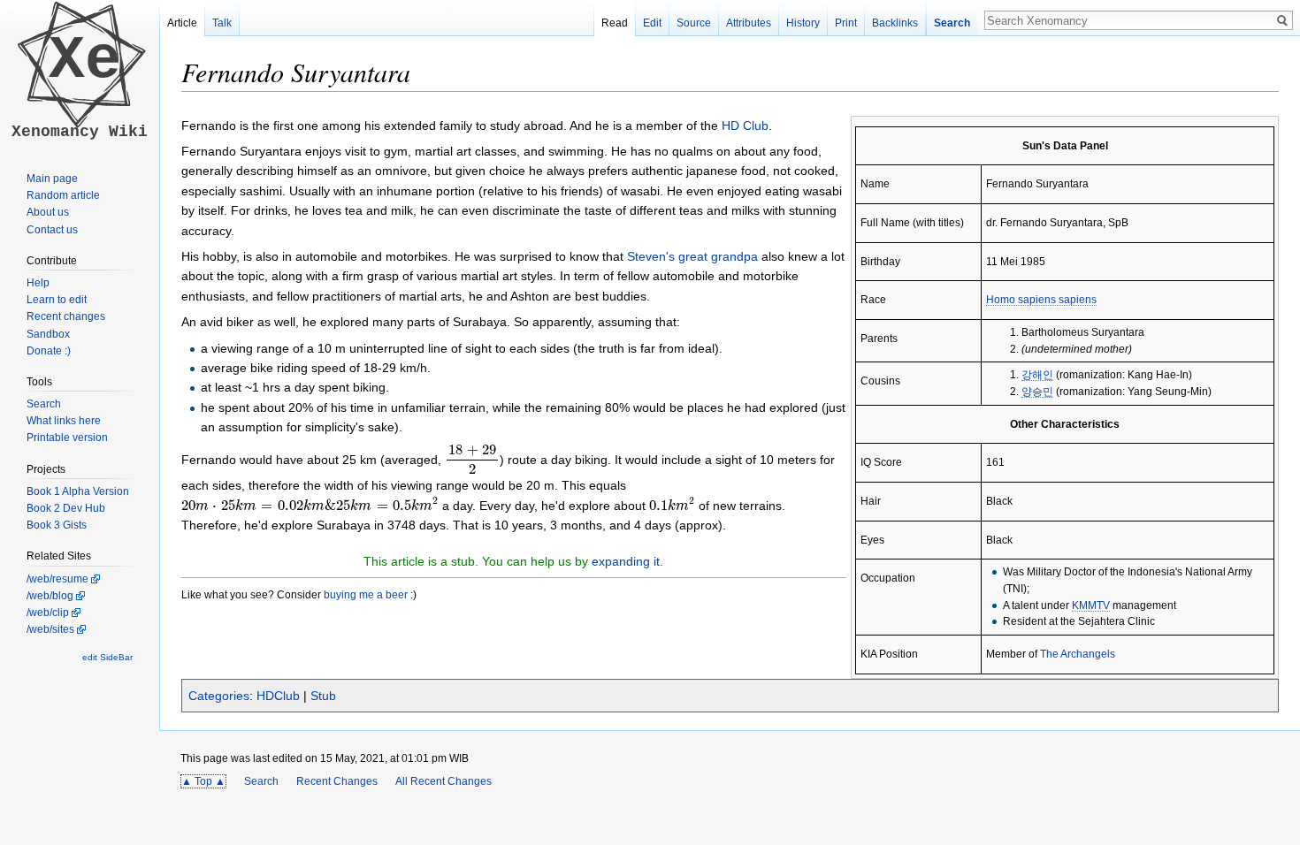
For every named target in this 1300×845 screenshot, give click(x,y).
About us (48, 212)
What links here (64, 421)
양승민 (1037, 391)
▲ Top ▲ (203, 781)
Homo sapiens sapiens (1041, 299)
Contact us (52, 230)
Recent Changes (337, 781)
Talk (222, 23)
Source (694, 23)
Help (38, 283)
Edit (652, 23)
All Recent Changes (443, 781)
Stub (323, 696)
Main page (52, 178)
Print (846, 23)
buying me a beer (366, 594)
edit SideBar (107, 657)
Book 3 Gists (57, 525)
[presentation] (472, 459)
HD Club (745, 125)
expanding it (626, 561)
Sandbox (48, 334)
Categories (218, 696)
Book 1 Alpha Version (78, 491)
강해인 (1037, 374)
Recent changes (66, 316)
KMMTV (1091, 605)
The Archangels (1077, 653)
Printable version (67, 437)
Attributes (748, 23)
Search (261, 781)
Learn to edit (57, 299)
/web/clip (48, 612)
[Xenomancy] (79, 138)
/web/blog (50, 596)
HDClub (278, 696)
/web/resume (57, 579)
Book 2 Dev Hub (66, 508)
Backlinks (895, 23)
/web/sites (50, 629)
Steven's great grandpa (692, 256)
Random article (63, 195)
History (803, 23)
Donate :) (49, 351)
